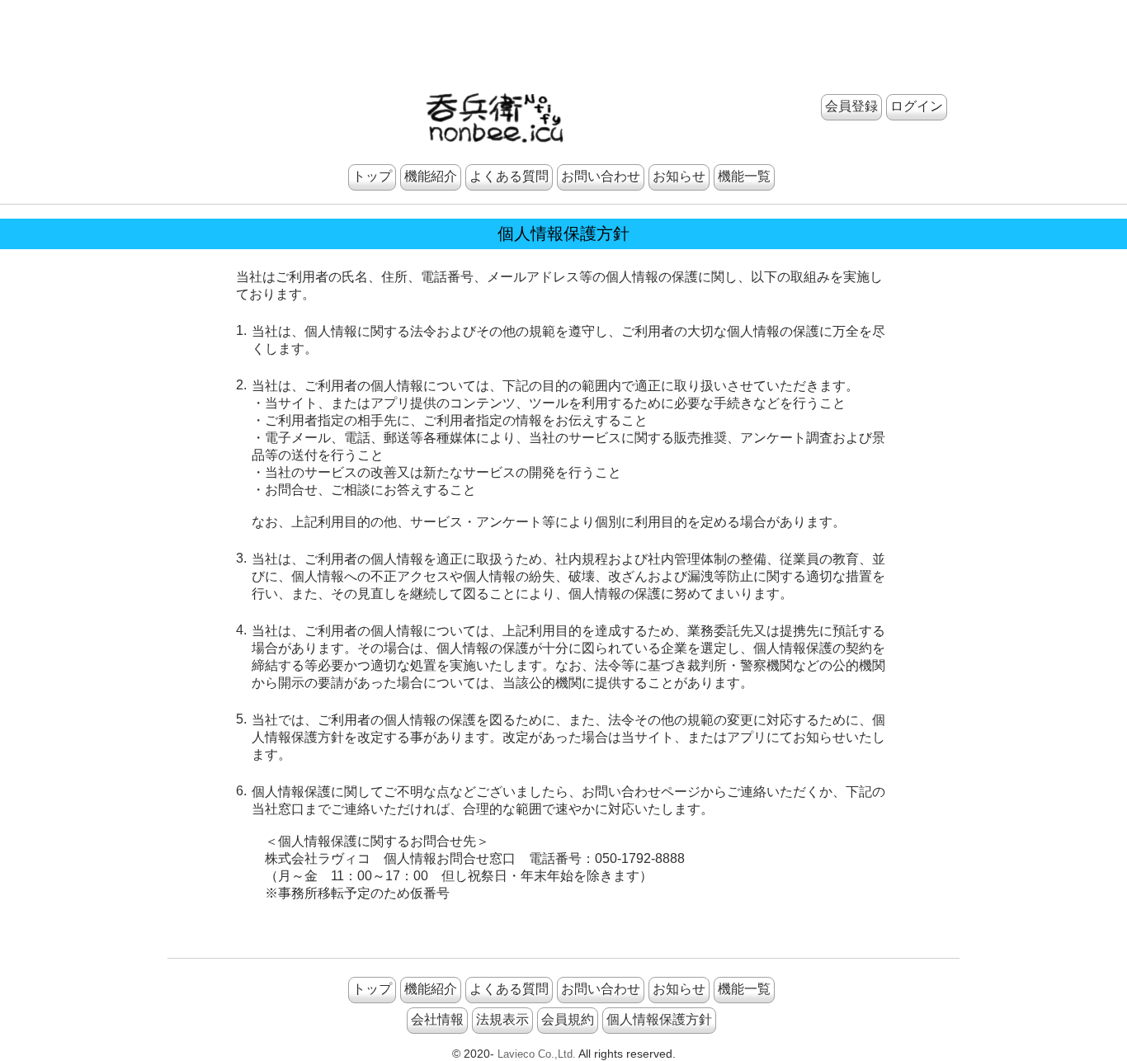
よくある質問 (509, 176)
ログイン (916, 106)
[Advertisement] (563, 37)
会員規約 (567, 1019)
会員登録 (851, 106)
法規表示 (502, 1019)
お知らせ (679, 176)
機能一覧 (744, 176)
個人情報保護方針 (659, 1019)
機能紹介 (430, 176)
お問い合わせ (600, 176)
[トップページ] (494, 113)
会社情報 (437, 1019)
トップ (372, 176)
